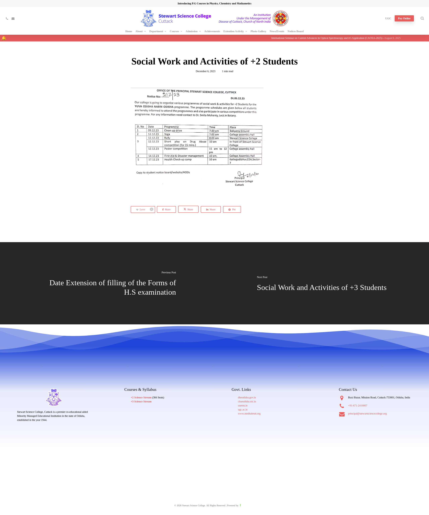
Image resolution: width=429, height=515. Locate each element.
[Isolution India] (247, 505)
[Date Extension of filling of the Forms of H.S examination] (107, 283)
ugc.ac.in (243, 409)
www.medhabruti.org (249, 413)
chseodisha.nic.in (247, 401)
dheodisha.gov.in (247, 397)
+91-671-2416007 (357, 405)
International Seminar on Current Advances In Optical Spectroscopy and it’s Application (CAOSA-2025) (298, 38)
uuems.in (243, 405)
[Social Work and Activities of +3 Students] (321, 283)
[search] (422, 18)
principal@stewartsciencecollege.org (367, 413)
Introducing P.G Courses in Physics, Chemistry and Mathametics (214, 3)
